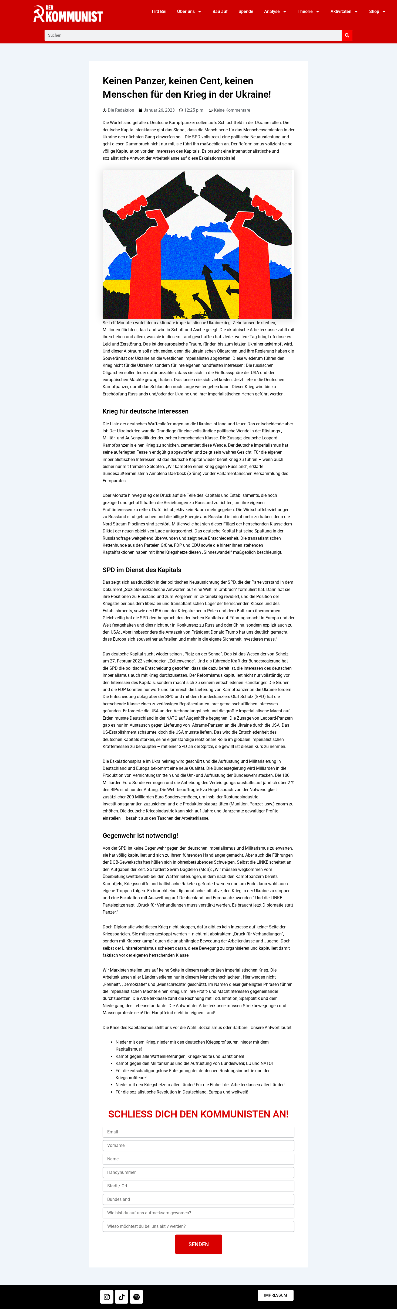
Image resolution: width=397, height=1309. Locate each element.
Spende (245, 11)
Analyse (272, 11)
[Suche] (347, 35)
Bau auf (220, 11)
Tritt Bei (158, 11)
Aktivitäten (341, 11)
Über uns (186, 11)
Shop (374, 11)
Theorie (305, 11)
